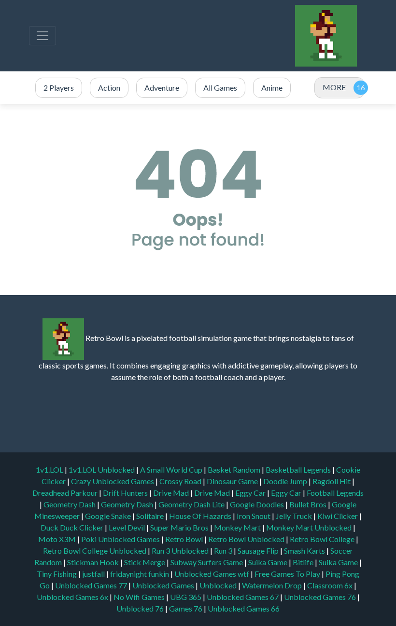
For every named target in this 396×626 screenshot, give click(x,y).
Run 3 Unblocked (181, 550)
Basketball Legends (299, 469)
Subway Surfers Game (207, 562)
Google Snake (108, 515)
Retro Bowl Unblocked (247, 539)
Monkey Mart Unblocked (309, 527)
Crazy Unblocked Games (113, 481)
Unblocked (218, 585)
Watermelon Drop (272, 585)
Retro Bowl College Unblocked (95, 550)
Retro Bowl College (323, 539)
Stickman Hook (93, 562)
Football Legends (335, 492)
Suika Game (268, 562)
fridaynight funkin (140, 573)
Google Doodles (257, 504)
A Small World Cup (172, 469)
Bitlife (304, 562)
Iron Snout (254, 515)
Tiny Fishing (57, 573)
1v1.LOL (50, 469)
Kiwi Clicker (338, 515)
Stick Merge (145, 562)
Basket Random (235, 469)
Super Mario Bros (180, 527)
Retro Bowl (184, 539)
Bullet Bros (308, 504)
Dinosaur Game (233, 481)
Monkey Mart (238, 527)
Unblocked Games (164, 585)
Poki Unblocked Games (121, 539)
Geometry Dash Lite (192, 504)
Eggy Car (251, 492)
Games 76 (185, 608)
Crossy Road (181, 481)
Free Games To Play (288, 573)
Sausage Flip (259, 550)
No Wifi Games (139, 596)
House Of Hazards (201, 515)
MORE (334, 87)
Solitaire (150, 515)
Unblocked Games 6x (72, 596)
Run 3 (224, 550)
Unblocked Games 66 (244, 608)
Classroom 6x (330, 585)
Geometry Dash (70, 504)
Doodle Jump (286, 481)
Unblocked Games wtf (212, 573)
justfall (94, 573)
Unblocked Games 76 (320, 596)
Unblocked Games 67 (243, 596)
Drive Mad (171, 492)
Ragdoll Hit (332, 481)
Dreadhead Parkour (65, 492)
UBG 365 (185, 596)
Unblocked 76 (140, 608)
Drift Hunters (126, 492)
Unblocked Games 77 (91, 585)
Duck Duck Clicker (73, 527)
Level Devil (127, 527)
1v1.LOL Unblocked (102, 469)
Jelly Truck (294, 515)
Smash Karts (305, 550)
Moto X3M (57, 539)
